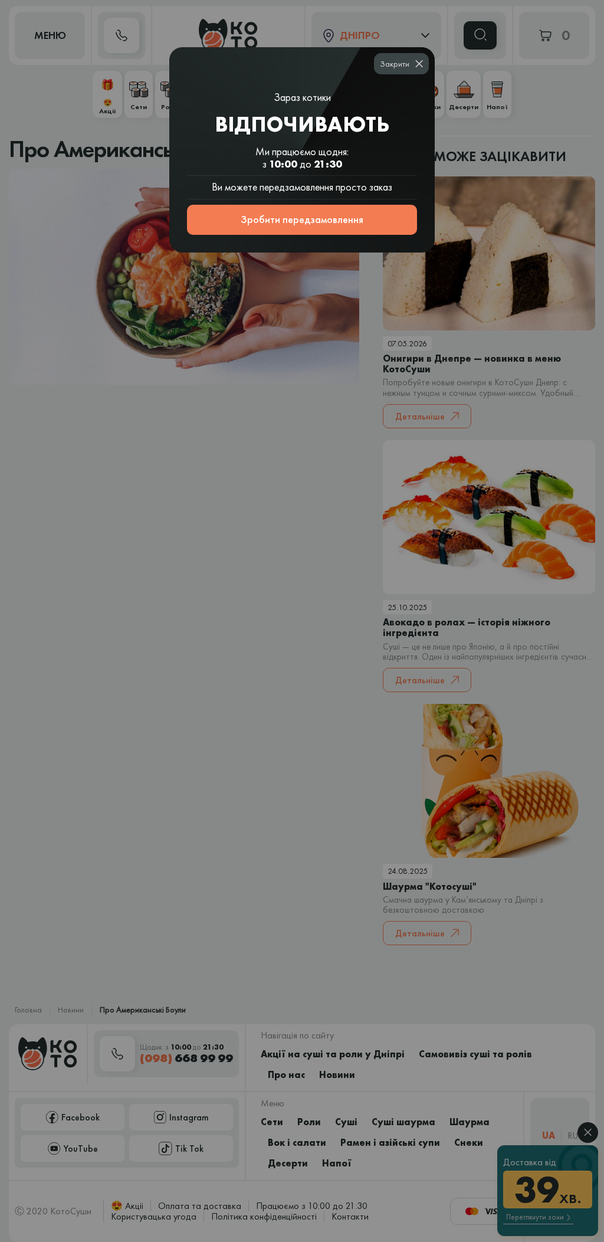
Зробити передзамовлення (302, 219)
